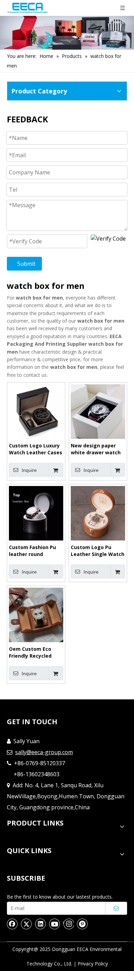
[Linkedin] (40, 923)
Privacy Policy (93, 963)
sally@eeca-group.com (44, 752)
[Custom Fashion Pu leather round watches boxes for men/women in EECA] (36, 512)
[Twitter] (26, 923)
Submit (26, 263)
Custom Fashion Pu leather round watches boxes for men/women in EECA (34, 551)
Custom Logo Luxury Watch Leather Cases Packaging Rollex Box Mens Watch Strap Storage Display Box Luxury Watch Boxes (35, 449)
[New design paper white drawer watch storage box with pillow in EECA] (98, 411)
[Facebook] (12, 923)
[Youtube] (54, 923)
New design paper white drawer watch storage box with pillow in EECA (96, 449)
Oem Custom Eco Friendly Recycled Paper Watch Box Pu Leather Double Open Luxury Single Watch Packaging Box (35, 652)
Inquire (29, 470)
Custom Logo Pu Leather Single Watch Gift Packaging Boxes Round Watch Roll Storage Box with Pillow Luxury (97, 551)
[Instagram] (68, 923)
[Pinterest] (82, 923)
